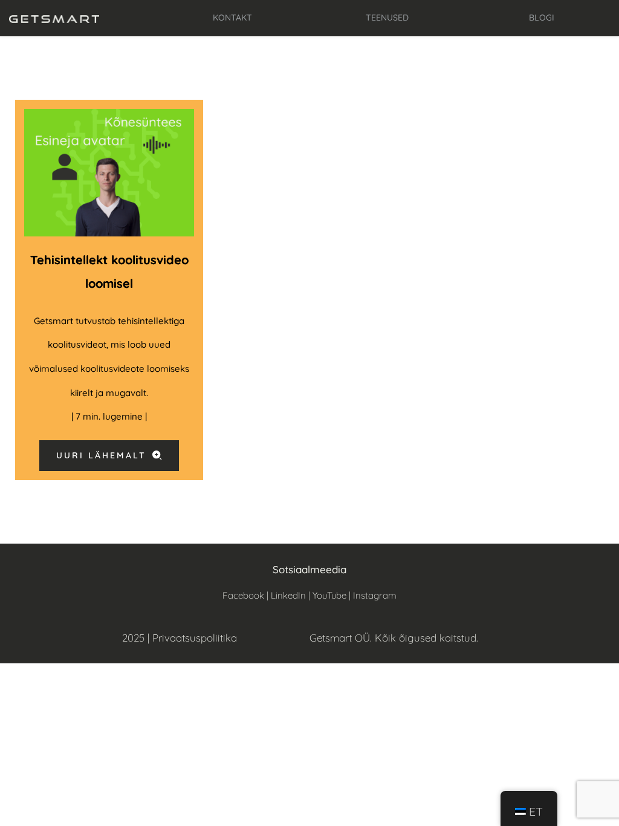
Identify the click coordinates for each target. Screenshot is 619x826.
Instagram (375, 595)
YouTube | (333, 595)
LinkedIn (288, 595)
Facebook (243, 595)
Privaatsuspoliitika (194, 637)
